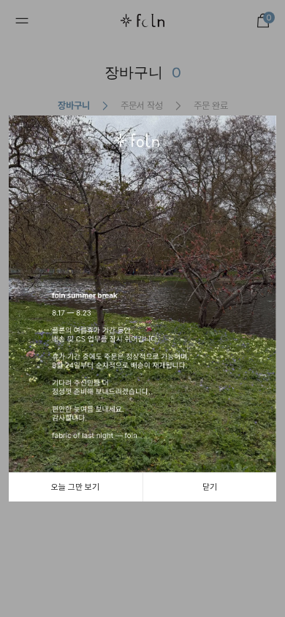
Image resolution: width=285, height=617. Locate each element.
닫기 (209, 486)
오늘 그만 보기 (75, 486)
